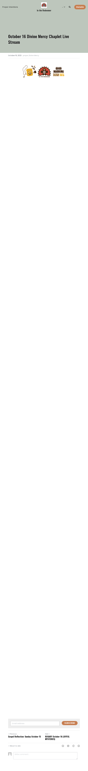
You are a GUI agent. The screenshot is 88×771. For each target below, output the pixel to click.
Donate (80, 7)
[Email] (79, 746)
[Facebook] (63, 746)
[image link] (44, 5)
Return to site (15, 746)
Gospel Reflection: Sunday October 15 (24, 736)
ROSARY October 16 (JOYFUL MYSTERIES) (57, 737)
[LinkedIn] (73, 746)
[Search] (70, 7)
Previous (13, 734)
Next (46, 734)
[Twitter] (68, 746)
